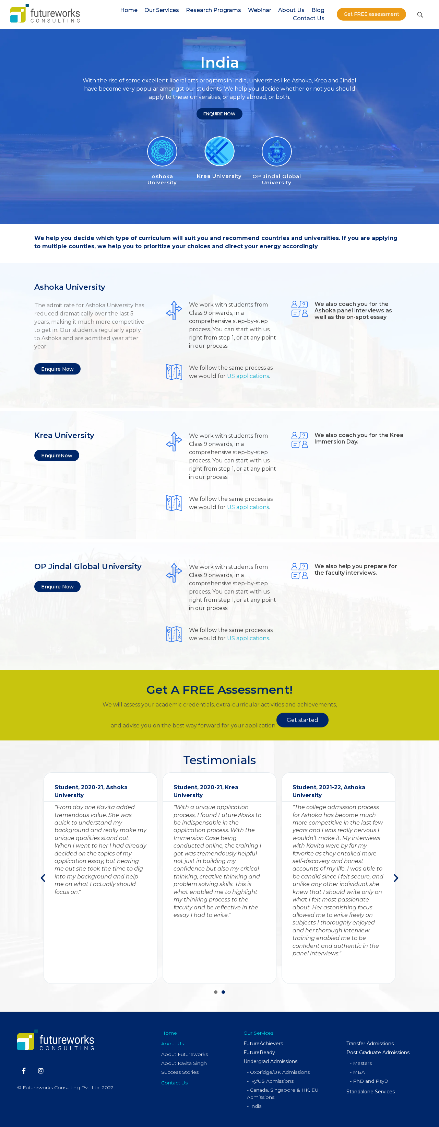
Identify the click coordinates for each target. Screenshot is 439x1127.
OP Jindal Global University (276, 179)
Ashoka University (162, 179)
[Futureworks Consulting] (45, 13)
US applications (248, 376)
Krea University (219, 176)
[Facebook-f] (24, 1071)
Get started (302, 720)
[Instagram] (41, 1071)
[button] (215, 992)
